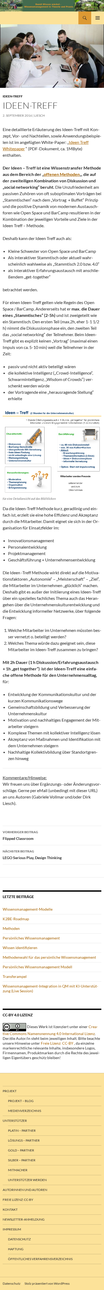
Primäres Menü (97, 17)
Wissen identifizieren (20, 947)
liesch (39, 115)
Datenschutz (19, 1239)
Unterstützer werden (27, 1180)
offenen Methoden (62, 174)
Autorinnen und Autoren (25, 1190)
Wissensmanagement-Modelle (28, 909)
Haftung (15, 1249)
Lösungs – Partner (24, 1140)
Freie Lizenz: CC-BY (57, 1043)
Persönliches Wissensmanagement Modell (37, 967)
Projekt (10, 1091)
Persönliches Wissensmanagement (31, 938)
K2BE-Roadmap (16, 919)
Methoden (11, 928)
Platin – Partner (22, 1130)
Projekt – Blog (21, 1101)
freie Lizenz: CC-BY (18, 1200)
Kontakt (10, 1210)
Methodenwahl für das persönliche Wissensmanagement (49, 957)
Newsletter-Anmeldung (24, 1219)
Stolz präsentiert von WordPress (47, 1283)
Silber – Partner (21, 1160)
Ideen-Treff (13, 96)
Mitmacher (17, 1170)
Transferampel (15, 976)
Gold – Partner (21, 1150)
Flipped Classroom (20, 835)
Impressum (12, 1229)
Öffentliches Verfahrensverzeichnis (40, 1259)
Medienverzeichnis (24, 1111)
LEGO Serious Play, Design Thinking (32, 854)
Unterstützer (15, 1121)
